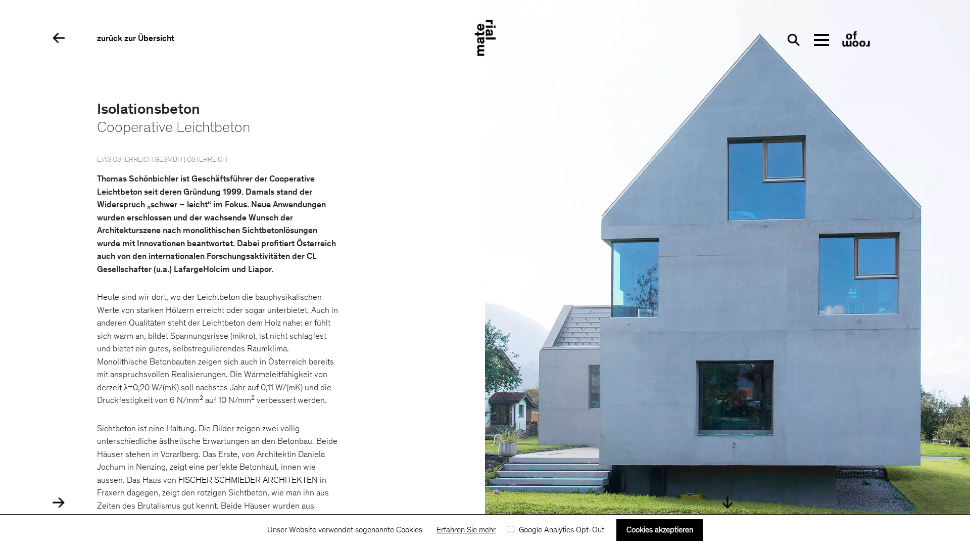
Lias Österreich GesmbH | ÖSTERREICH (162, 160)
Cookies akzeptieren (659, 530)
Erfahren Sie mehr (466, 530)
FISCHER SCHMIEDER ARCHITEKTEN (248, 481)
